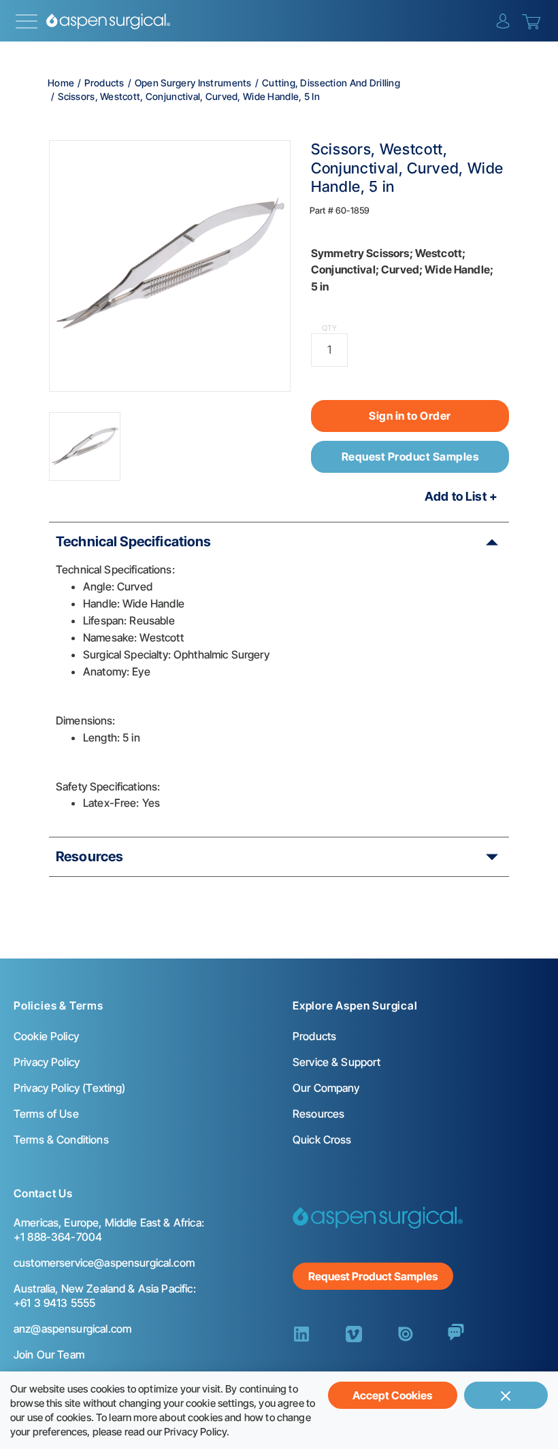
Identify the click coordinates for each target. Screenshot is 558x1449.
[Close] (506, 1395)
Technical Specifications (134, 541)
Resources (89, 856)
